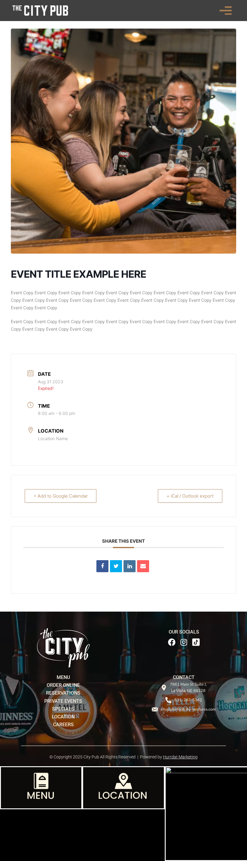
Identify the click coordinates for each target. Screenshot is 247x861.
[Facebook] (172, 642)
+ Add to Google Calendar (60, 496)
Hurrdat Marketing (180, 757)
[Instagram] (184, 642)
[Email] (143, 566)
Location (51, 431)
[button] (226, 11)
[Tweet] (116, 566)
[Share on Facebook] (102, 566)
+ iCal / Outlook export (190, 496)
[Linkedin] (130, 566)
